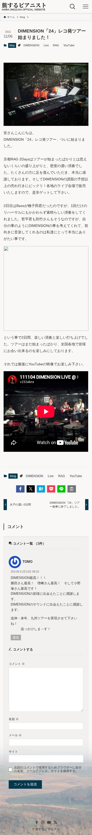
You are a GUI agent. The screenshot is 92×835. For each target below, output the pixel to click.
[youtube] (49, 822)
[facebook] (36, 822)
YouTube (68, 45)
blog (12, 45)
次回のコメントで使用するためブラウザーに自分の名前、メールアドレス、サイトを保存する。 (48, 769)
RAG (56, 45)
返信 (16, 637)
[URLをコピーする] (71, 488)
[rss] (55, 822)
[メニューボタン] (85, 6)
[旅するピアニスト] (23, 6)
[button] (20, 488)
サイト (13, 751)
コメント (17, 663)
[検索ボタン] (72, 6)
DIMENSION (31, 45)
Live (46, 45)
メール (15, 735)
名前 (14, 719)
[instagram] (43, 822)
